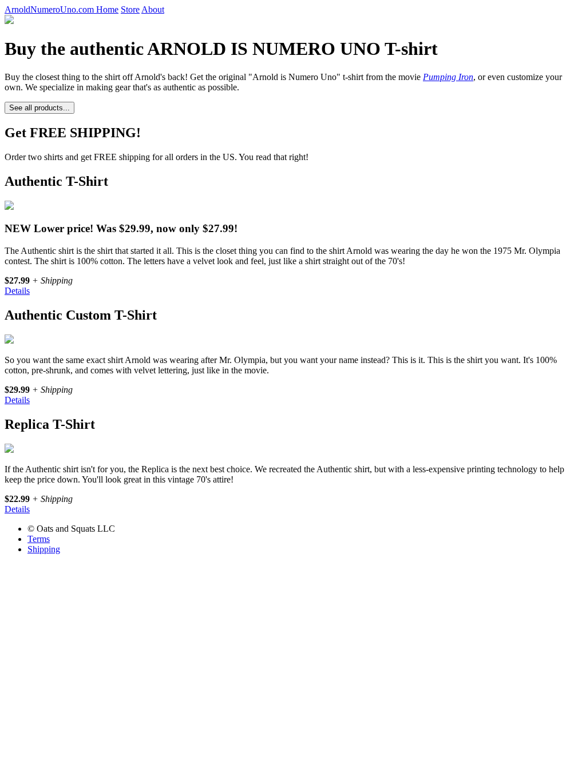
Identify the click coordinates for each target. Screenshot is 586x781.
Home (107, 9)
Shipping (43, 549)
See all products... (39, 107)
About (152, 9)
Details (17, 291)
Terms (38, 539)
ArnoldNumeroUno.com (50, 9)
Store (130, 9)
